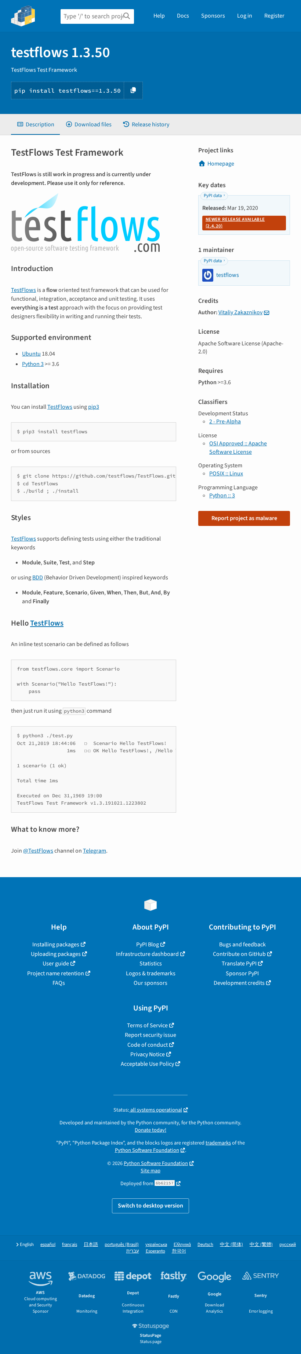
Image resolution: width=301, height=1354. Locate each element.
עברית (132, 1251)
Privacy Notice (147, 1054)
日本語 (91, 1245)
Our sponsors (150, 983)
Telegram (94, 851)
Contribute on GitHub (239, 954)
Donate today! (150, 1130)
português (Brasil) (122, 1245)
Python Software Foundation (147, 1150)
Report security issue (150, 1035)
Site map (150, 1171)
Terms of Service (147, 1025)
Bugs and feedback (242, 945)
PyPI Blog (147, 945)
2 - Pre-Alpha (225, 422)
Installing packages (55, 945)
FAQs (58, 983)
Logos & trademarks (150, 973)
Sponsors (213, 16)
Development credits (239, 983)
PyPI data (213, 195)
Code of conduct (147, 1045)
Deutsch (205, 1245)
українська (156, 1245)
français (69, 1245)
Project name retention (55, 973)
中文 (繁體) (261, 1245)
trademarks (218, 1143)
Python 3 (33, 364)
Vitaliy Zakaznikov (240, 312)
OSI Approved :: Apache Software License (238, 447)
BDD (37, 578)
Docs (183, 16)
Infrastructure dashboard (147, 954)
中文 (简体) (231, 1245)
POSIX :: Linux (226, 474)
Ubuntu (31, 354)
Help (159, 16)
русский (287, 1245)
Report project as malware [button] (244, 518)
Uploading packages (56, 954)
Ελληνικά (182, 1245)
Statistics (150, 964)
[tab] (35, 124)
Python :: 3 (222, 495)
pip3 (93, 407)
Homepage (220, 164)
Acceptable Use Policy (147, 1064)
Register (274, 16)
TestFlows (23, 290)
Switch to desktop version (150, 1206)
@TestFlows (38, 851)
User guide (56, 964)
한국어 (179, 1251)
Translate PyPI (239, 964)
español (47, 1245)
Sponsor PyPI (242, 973)
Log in (244, 16)
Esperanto (155, 1251)
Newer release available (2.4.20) (235, 222)
